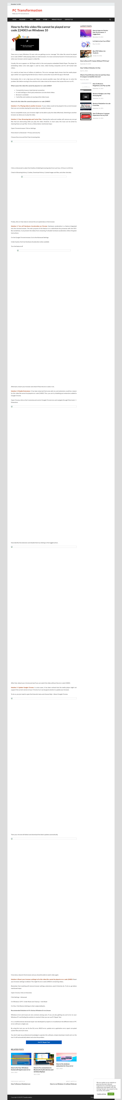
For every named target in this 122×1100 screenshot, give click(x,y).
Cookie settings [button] (101, 1094)
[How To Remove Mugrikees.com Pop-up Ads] (85, 84)
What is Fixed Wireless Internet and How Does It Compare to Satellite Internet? (95, 76)
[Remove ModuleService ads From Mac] (85, 103)
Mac (31, 19)
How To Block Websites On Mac (90, 68)
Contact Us (69, 19)
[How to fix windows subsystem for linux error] (66, 1058)
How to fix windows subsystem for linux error (64, 1065)
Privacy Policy (57, 19)
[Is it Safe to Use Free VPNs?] (85, 41)
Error (38, 19)
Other (45, 19)
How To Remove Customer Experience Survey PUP (101, 114)
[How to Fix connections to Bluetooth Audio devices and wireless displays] (44, 1059)
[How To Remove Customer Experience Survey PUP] (85, 113)
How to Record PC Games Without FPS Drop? (94, 61)
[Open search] (110, 20)
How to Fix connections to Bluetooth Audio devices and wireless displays (43, 1070)
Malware (22, 19)
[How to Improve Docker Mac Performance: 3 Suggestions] (85, 30)
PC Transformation (27, 10)
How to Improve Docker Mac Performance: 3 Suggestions (100, 32)
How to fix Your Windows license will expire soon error (20, 1069)
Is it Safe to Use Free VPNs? (101, 41)
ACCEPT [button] (111, 1094)
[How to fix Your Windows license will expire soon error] (21, 1059)
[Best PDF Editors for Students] (85, 51)
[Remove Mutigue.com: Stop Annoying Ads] (85, 94)
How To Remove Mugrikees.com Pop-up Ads (101, 84)
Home (14, 19)
